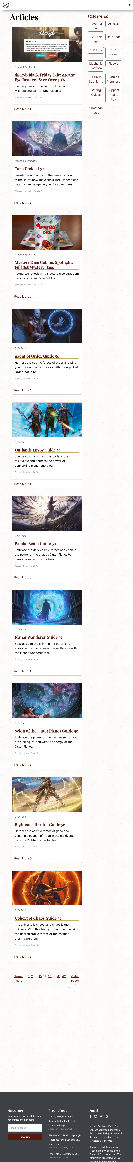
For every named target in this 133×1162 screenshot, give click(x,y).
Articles (113, 23)
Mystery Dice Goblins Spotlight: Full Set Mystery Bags (44, 264)
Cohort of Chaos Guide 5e (38, 918)
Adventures (96, 26)
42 (64, 976)
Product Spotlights (25, 67)
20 (50, 976)
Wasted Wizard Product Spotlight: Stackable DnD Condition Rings (61, 1121)
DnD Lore (95, 50)
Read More (22, 109)
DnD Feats (21, 348)
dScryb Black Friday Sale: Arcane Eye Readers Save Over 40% (45, 77)
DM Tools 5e (95, 39)
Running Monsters (113, 79)
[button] (129, 5)
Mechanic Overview (26, 160)
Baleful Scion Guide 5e (35, 543)
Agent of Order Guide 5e (37, 356)
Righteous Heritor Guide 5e (40, 824)
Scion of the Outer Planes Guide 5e (46, 730)
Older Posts (75, 978)
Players (113, 63)
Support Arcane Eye (113, 94)
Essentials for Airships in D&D (63, 1153)
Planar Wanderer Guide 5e (39, 637)
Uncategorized (96, 110)
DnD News (113, 53)
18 (40, 976)
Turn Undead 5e (29, 168)
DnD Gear (113, 37)
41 (58, 976)
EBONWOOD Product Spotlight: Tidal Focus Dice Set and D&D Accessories (65, 1139)
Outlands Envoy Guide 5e (38, 449)
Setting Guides (96, 92)
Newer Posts (18, 978)
